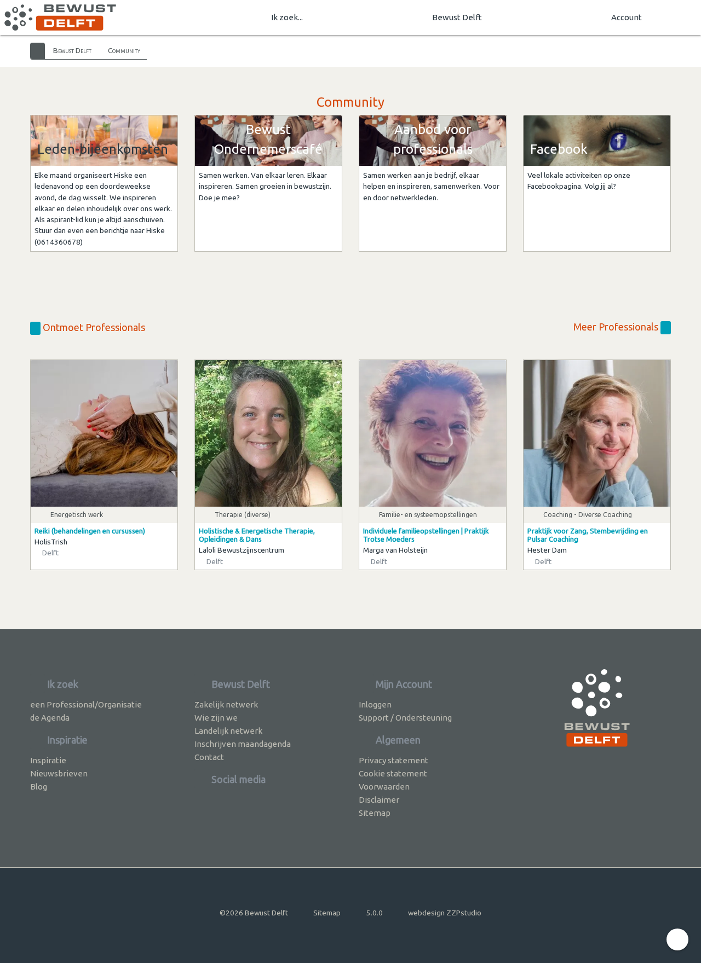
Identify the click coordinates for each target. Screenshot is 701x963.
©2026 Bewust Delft (254, 912)
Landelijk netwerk (228, 730)
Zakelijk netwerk (226, 704)
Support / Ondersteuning (405, 717)
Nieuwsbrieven (59, 773)
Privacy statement (393, 760)
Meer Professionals (616, 326)
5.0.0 (374, 912)
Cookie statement (393, 773)
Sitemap (374, 812)
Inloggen (375, 704)
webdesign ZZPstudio (444, 912)
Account (626, 17)
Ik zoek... (287, 17)
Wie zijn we (216, 717)
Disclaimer (379, 799)
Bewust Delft (457, 17)
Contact (209, 757)
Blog (38, 786)
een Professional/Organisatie (86, 704)
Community (124, 50)
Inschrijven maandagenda (242, 744)
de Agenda (50, 717)
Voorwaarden (384, 786)
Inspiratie (48, 760)
